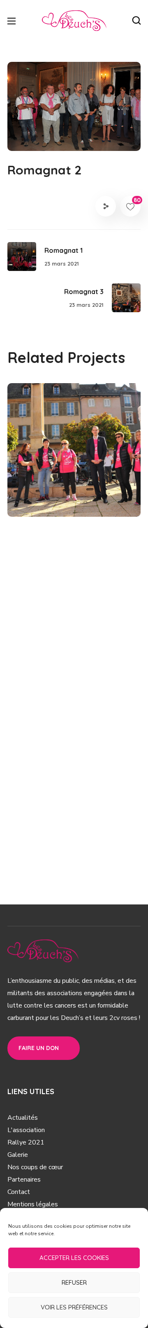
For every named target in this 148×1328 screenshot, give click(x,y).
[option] (74, 456)
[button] (136, 20)
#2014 (93, 498)
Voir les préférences (74, 1307)
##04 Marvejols (54, 498)
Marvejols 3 (55, 484)
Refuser (74, 1282)
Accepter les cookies (74, 1258)
